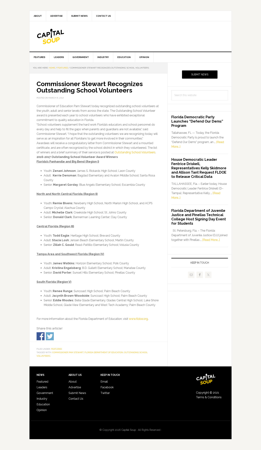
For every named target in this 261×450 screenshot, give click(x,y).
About (73, 381)
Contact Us (76, 398)
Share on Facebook (41, 336)
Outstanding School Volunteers (135, 152)
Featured (56, 349)
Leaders (42, 387)
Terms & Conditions (209, 397)
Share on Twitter (50, 336)
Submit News (200, 74)
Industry (42, 398)
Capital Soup (60, 36)
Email (104, 381)
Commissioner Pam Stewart (67, 352)
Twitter (105, 393)
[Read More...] (211, 240)
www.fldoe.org (138, 319)
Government (45, 393)
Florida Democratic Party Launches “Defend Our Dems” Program (197, 121)
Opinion (42, 410)
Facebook (107, 387)
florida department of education (104, 352)
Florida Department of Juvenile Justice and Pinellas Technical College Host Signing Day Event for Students (198, 217)
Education (43, 404)
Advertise (75, 387)
